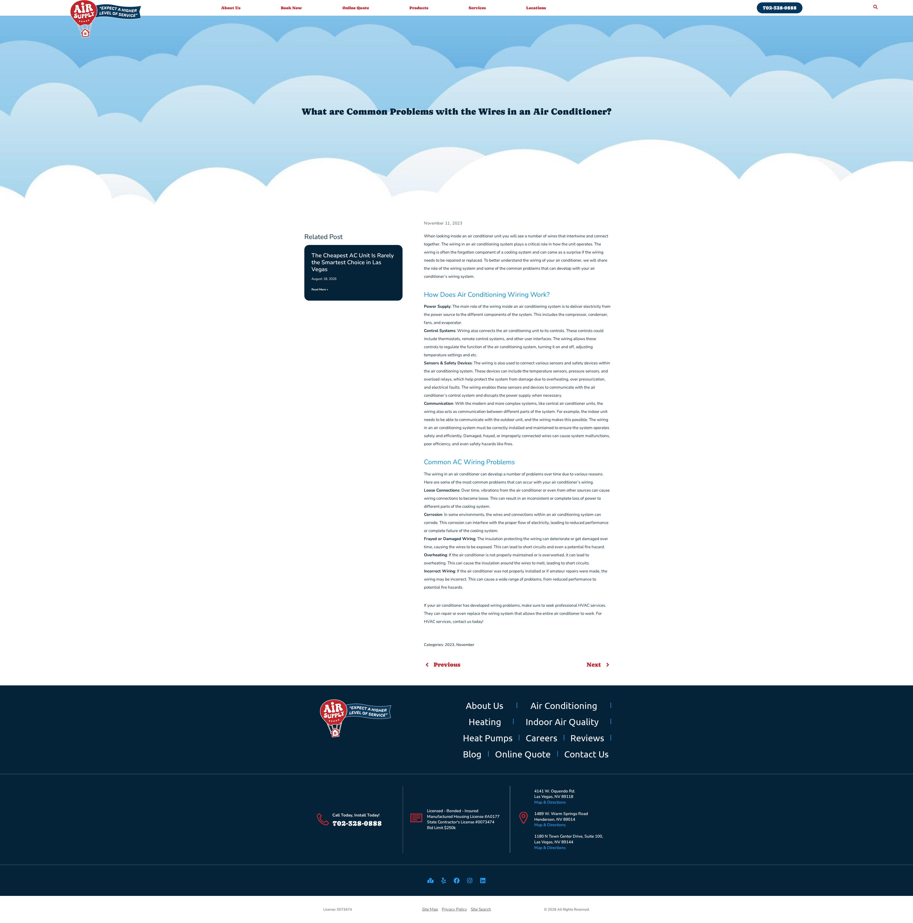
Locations (536, 7)
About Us (230, 7)
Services (477, 7)
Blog (472, 754)
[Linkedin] (483, 880)
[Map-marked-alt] (430, 880)
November (465, 644)
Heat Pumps (488, 738)
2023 (449, 644)
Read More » (319, 289)
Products (418, 7)
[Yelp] (443, 880)
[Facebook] (456, 880)
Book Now (291, 7)
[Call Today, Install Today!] (323, 819)
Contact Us (586, 754)
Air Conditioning (563, 705)
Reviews (587, 738)
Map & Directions (550, 802)
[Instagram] (470, 880)
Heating (485, 721)
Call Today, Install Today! (355, 815)
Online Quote (355, 7)
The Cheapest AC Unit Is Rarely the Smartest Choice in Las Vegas (352, 262)
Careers (541, 738)
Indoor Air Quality (562, 721)
